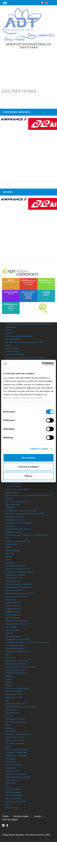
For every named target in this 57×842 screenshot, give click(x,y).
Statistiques (11, 731)
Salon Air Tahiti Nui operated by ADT (21, 706)
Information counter (14, 578)
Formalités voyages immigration (19, 523)
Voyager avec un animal (16, 801)
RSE (7, 700)
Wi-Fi (8, 804)
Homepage (10, 562)
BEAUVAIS (11, 308)
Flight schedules (13, 504)
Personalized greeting (15, 648)
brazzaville (32, 280)
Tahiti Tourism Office (15, 737)
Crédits (5, 816)
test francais (11, 761)
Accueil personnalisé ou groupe (19, 336)
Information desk (13, 581)
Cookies (37, 816)
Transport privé (12, 771)
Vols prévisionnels (13, 798)
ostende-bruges (46, 282)
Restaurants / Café (14, 697)
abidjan (11, 293)
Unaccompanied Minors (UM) (18, 777)
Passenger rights (13, 636)
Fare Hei (9, 498)
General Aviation (13, 550)
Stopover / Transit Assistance (18, 734)
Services (9, 716)
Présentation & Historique (17, 660)
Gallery (9, 547)
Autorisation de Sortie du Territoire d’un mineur (26, 357)
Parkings (9, 633)
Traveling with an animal (16, 774)
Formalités (10, 507)
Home (8, 559)
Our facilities (11, 627)
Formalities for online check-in (18, 529)
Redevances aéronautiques (17, 688)
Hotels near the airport (15, 565)
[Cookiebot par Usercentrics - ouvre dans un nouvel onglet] (42, 363)
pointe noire (28, 282)
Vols (7, 786)
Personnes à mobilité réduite (18, 651)
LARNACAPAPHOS (46, 293)
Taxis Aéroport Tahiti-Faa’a (17, 749)
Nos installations (13, 618)
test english (11, 758)
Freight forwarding (14, 532)
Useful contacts (12, 780)
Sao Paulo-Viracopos (11, 281)
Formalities (10, 526)
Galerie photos (12, 544)
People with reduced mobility (18, 639)
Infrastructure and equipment (18, 584)
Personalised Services (15, 645)
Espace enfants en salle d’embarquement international (29, 495)
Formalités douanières (15, 520)
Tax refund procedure (15, 743)
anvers (50, 280)
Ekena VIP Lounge (13, 486)
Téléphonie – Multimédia (16, 755)
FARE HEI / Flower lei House (17, 501)
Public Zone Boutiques (15, 673)
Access (9, 330)
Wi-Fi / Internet (12, 807)
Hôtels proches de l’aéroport (18, 569)
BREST (11, 306)
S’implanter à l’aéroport (15, 703)
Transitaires (11, 768)
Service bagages (13, 712)
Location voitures (13, 602)
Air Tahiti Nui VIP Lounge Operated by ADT (24, 342)
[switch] (50, 420)
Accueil (9, 333)
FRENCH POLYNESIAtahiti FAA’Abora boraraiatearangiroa (28, 295)
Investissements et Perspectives (20, 593)
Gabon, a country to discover (18, 541)
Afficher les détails (39, 449)
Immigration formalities (15, 575)
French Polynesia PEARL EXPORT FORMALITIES (27, 535)
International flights (14, 590)
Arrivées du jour (12, 351)
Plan (7, 654)
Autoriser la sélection (28, 467)
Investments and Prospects (18, 596)
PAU (11, 310)
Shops (8, 725)
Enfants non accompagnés (17, 489)
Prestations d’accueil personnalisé (20, 667)
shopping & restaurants (16, 722)
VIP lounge (10, 783)
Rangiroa (9, 682)
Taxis (8, 746)
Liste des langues (10, 819)
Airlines (9, 345)
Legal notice (11, 599)
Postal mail (10, 657)
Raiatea (9, 676)
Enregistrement (12, 492)
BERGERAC (14, 304)
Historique (10, 553)
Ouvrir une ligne (12, 630)
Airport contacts (13, 348)
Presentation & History (16, 663)
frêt (7, 538)
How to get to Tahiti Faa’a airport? (20, 572)
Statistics (10, 728)
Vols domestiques (13, 789)
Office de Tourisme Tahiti (17, 621)
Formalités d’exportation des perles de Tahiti (25, 513)
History (9, 556)
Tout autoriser (28, 457)
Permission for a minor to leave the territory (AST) (27, 642)
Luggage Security (13, 608)
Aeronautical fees (13, 339)
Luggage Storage (13, 611)
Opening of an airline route (17, 624)
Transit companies (13, 765)
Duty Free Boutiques (15, 483)
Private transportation (15, 670)
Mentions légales (13, 614)
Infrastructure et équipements (19, 587)
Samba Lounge (12, 709)
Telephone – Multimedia (16, 752)
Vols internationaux (14, 795)
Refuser (28, 476)
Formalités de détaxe (15, 516)
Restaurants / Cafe (14, 691)
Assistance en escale (15, 354)
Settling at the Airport (15, 719)
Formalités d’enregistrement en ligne (21, 510)
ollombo (28, 284)
